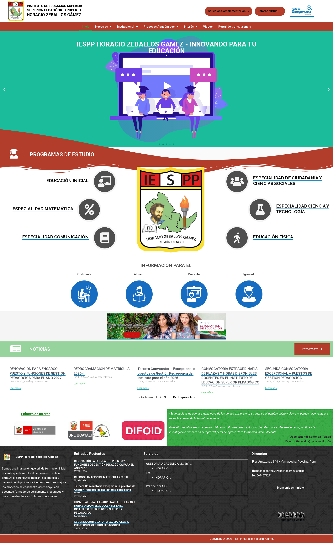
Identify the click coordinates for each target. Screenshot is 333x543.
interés (189, 26)
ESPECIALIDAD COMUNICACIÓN (55, 236)
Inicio (85, 26)
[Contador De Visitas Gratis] (291, 515)
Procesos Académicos (159, 26)
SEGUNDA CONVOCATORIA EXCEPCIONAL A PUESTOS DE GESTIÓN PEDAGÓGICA (288, 373)
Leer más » (15, 388)
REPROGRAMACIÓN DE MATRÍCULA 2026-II (101, 477)
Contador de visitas (291, 520)
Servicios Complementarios (227, 11)
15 (174, 397)
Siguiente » (186, 397)
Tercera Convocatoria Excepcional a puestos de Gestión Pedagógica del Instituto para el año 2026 (166, 373)
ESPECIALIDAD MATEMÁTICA (43, 208)
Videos (208, 26)
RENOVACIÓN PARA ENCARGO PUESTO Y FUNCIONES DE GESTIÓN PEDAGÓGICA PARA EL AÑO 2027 (38, 373)
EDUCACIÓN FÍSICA (273, 236)
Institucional (125, 26)
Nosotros (101, 26)
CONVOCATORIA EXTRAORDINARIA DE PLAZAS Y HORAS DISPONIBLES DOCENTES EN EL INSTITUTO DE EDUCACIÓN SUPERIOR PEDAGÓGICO (230, 375)
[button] (4, 89)
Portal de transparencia (234, 26)
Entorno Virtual (268, 11)
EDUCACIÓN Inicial (67, 180)
